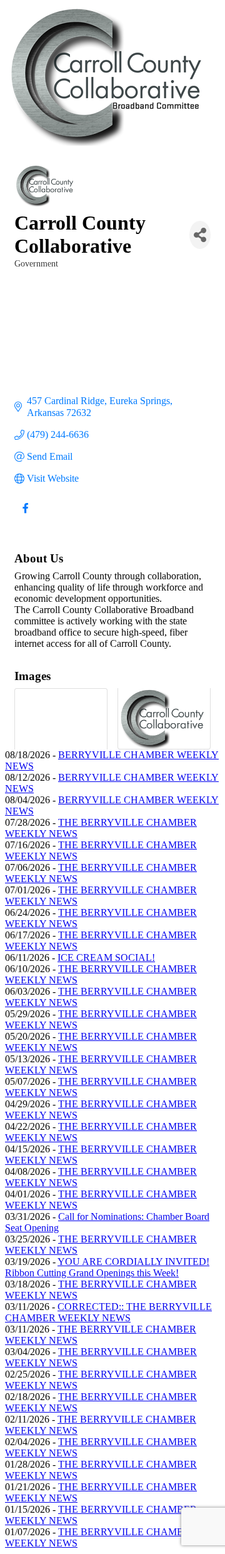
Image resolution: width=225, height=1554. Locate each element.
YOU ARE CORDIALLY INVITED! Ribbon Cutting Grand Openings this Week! (107, 1267)
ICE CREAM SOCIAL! (106, 957)
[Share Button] (200, 235)
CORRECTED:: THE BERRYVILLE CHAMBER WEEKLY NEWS (108, 1312)
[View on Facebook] (25, 515)
